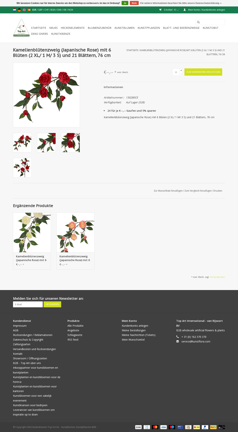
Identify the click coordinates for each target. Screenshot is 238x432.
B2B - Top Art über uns (27, 363)
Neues (53, 28)
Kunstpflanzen (149, 28)
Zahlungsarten (21, 344)
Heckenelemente (73, 28)
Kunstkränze (60, 33)
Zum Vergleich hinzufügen (198, 190)
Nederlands (14, 9)
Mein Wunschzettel (133, 339)
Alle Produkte (75, 325)
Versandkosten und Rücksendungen (34, 349)
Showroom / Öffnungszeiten (30, 358)
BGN (53, 9)
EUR (34, 9)
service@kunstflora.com (195, 341)
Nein (134, 3)
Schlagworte (74, 335)
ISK (65, 9)
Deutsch (19, 9)
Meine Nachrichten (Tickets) (138, 335)
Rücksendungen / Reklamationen (32, 335)
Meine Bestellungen (134, 330)
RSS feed (72, 339)
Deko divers (39, 33)
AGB (15, 330)
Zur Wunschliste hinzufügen (168, 190)
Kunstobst (210, 28)
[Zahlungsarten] (138, 427)
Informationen (113, 87)
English (24, 9)
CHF (46, 9)
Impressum (20, 325)
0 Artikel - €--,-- (171, 9)
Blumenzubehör (99, 28)
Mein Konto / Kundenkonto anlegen (206, 9)
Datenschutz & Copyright (28, 339)
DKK (59, 9)
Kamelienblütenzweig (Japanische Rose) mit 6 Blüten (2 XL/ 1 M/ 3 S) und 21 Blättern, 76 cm (31, 258)
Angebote (73, 330)
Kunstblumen (124, 28)
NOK (70, 9)
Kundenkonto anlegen (135, 325)
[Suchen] (197, 22)
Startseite (38, 28)
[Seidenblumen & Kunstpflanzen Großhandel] (21, 28)
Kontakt (17, 353)
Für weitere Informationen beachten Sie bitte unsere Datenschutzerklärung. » (180, 3)
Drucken (217, 190)
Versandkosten (217, 277)
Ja (125, 3)
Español (29, 9)
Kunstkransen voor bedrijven (30, 405)
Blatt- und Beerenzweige (181, 28)
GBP (40, 9)
